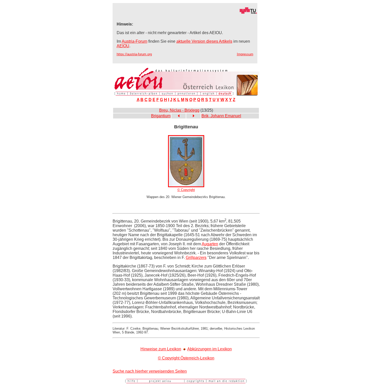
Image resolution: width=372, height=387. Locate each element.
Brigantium (161, 116)
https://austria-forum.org (134, 54)
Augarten (210, 244)
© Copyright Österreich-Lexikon (186, 358)
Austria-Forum (134, 41)
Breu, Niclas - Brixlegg (179, 110)
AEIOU (123, 46)
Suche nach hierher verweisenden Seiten (150, 371)
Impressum (245, 54)
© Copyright (186, 190)
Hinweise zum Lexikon (160, 349)
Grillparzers (196, 257)
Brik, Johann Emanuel (221, 116)
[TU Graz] (185, 12)
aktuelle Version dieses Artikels (204, 41)
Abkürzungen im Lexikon (209, 349)
